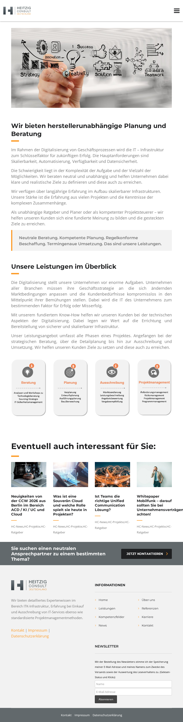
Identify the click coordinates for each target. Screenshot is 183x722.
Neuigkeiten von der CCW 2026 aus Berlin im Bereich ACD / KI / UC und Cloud (28, 505)
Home (103, 600)
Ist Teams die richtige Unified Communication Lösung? (110, 503)
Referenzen (150, 608)
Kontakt (17, 630)
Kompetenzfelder (111, 617)
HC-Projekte (32, 526)
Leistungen (107, 608)
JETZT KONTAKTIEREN (145, 554)
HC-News (17, 526)
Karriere (147, 617)
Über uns (148, 600)
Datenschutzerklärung (30, 636)
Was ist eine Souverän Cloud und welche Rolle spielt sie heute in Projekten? (70, 505)
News (103, 625)
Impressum (37, 630)
